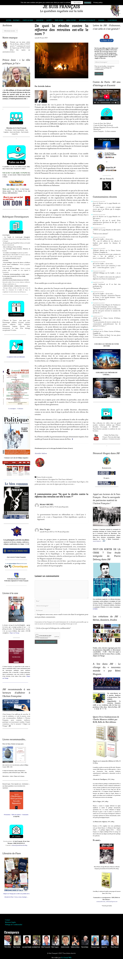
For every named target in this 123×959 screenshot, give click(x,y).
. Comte (95, 123)
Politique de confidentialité (60, 628)
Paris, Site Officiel (105, 123)
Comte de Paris (28, 20)
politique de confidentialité (103, 68)
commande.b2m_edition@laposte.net (106, 901)
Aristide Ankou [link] (41, 453)
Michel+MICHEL (46, 504)
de (99, 123)
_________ (16, 637)
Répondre (65, 507)
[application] (106, 96)
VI (105, 709)
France (39, 477)
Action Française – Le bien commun (104, 131)
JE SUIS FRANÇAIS (61, 6)
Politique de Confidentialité (13, 924)
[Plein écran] (118, 102)
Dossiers (101, 20)
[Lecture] (95, 102)
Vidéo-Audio (59, 20)
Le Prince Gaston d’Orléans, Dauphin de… (106, 251)
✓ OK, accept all (77, 2)
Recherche (113, 20)
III (98, 709)
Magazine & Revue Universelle (108, 127)
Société (49, 20)
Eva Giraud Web (66, 957)
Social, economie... (47, 477)
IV (101, 709)
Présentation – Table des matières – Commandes (16, 814)
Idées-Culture (71, 20)
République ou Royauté (87, 20)
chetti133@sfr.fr (97, 541)
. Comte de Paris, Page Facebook (103, 125)
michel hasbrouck (99, 284)
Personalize (87, 2)
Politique (16, 20)
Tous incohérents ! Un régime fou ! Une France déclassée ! (55, 479)
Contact (7, 920)
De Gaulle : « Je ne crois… (105, 239)
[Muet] (115, 102)
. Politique (96, 127)
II (96, 709)
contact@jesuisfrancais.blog (19, 845)
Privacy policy (97, 2)
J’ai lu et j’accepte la (53, 628)
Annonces (39, 20)
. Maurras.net (97, 129)
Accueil (8, 20)
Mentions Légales (10, 922)
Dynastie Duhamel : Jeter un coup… (106, 307)
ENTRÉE (95, 609)
